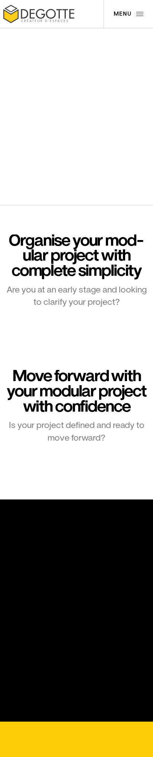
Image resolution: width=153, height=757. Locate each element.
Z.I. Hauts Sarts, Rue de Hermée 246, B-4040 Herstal (33, 567)
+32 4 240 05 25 (28, 597)
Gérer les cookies (31, 732)
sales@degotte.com (32, 618)
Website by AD (54, 747)
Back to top (93, 732)
